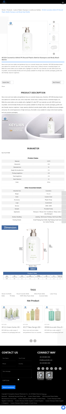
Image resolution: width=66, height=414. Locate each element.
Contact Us (10, 352)
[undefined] (27, 38)
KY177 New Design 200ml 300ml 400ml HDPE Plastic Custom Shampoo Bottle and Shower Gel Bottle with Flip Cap (33, 327)
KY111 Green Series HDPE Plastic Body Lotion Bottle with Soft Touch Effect (11, 327)
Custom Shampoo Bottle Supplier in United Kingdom (29, 400)
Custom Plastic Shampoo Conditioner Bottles (27, 10)
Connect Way (46, 352)
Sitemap (44, 394)
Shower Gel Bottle (6, 293)
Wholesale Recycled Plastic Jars (17, 396)
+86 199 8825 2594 (45, 363)
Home (3, 10)
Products (9, 10)
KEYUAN (4, 324)
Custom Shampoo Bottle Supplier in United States (32, 398)
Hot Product (33, 301)
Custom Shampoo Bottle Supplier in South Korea (24, 403)
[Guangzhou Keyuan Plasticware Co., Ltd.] (4, 2)
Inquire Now (5, 82)
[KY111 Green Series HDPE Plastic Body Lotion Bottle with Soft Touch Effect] (11, 313)
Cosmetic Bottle (43, 296)
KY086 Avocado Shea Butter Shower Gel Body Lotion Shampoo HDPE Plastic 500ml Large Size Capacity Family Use (54, 327)
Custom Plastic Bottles (34, 396)
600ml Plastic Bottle (39, 293)
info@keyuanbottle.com (46, 360)
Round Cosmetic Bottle (23, 293)
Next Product (56, 82)
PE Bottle (12, 296)
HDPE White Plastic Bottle (27, 296)
